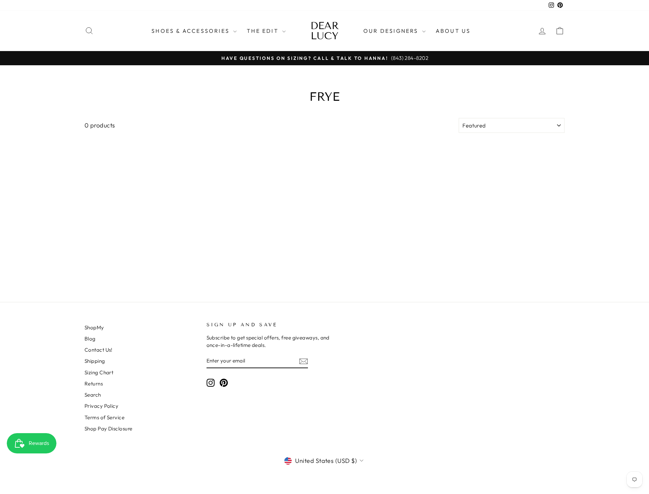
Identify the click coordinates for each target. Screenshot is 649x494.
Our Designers (391, 30)
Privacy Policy (101, 406)
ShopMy (94, 327)
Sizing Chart (99, 372)
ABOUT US (453, 30)
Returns (94, 383)
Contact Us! (99, 350)
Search (93, 395)
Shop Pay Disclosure (109, 428)
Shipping (95, 361)
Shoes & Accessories (191, 30)
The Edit (264, 30)
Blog (90, 338)
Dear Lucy (324, 31)
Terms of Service (104, 417)
